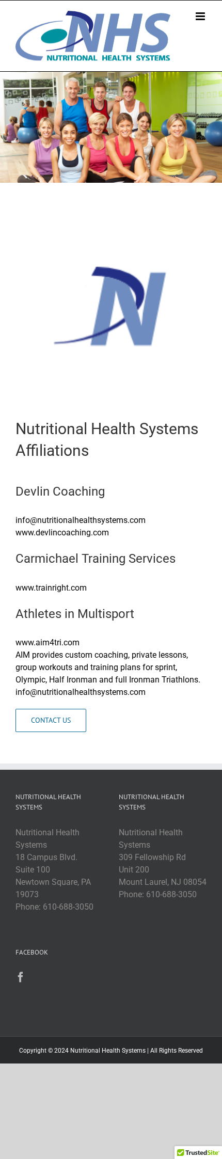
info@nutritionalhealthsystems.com (80, 520)
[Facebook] (20, 977)
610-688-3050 (68, 907)
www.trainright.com (51, 588)
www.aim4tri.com (47, 642)
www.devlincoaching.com (62, 532)
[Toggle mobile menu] (201, 16)
